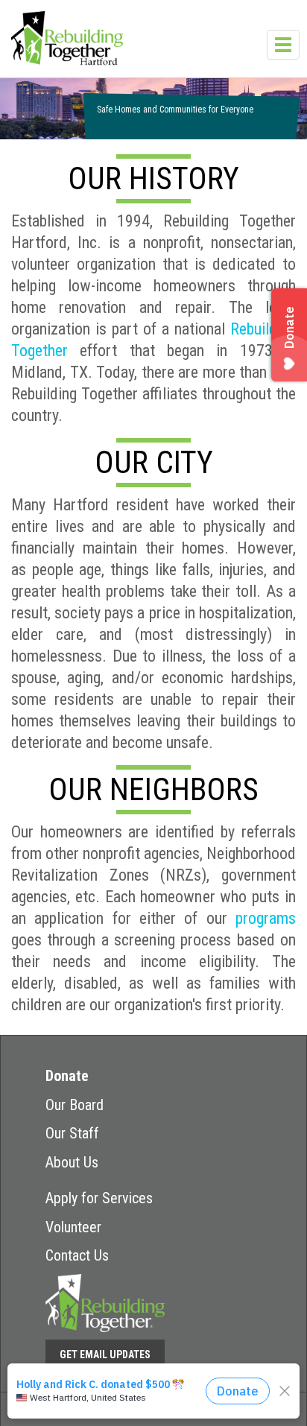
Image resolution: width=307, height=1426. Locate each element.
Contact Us (77, 1255)
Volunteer (73, 1227)
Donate (67, 1076)
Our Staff (72, 1133)
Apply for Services (99, 1198)
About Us (71, 1162)
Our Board (74, 1105)
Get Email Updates (105, 1354)
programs (265, 918)
